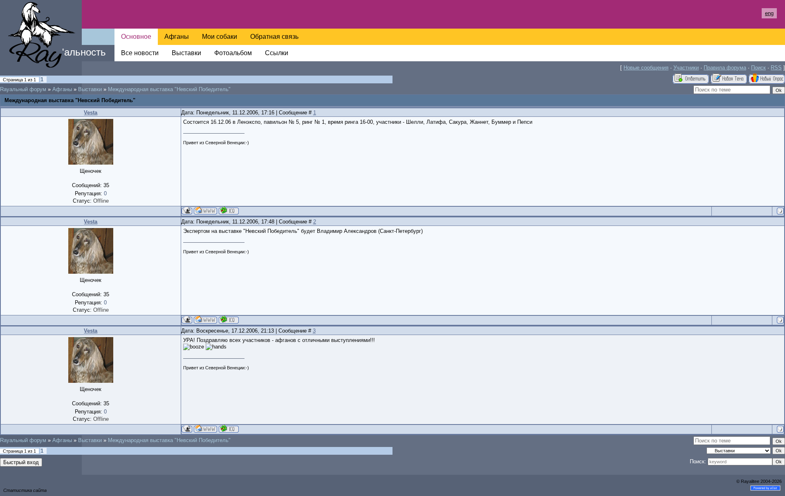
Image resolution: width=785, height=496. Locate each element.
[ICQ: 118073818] (229, 210)
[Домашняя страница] (205, 210)
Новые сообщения (646, 68)
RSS (776, 68)
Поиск (758, 68)
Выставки (90, 89)
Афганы (62, 89)
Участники (686, 68)
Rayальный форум (23, 89)
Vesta (90, 112)
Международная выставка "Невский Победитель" (169, 89)
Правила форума (725, 68)
